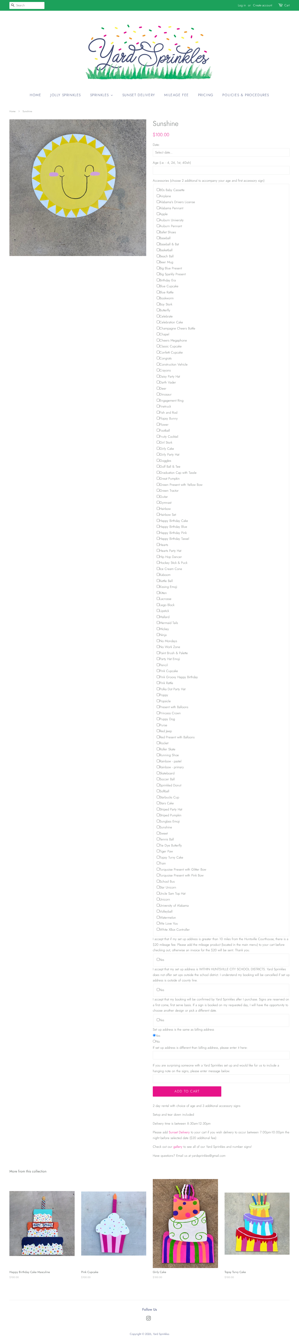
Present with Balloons (174, 707)
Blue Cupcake (169, 286)
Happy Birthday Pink (173, 532)
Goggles (165, 460)
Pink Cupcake (169, 671)
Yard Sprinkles (161, 1334)
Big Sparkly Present (173, 274)
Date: (156, 144)
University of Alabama (174, 905)
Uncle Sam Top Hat (172, 893)
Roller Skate (167, 749)
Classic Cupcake (171, 346)
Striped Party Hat (171, 809)
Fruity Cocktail (169, 436)
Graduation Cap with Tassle (178, 472)
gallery (177, 1146)
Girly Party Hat (169, 454)
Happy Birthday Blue (173, 526)
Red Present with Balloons (177, 737)
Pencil (164, 665)
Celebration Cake (171, 322)
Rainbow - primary (172, 767)
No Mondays (168, 641)
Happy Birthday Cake (174, 520)
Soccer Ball (167, 779)
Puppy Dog (167, 719)
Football (165, 430)
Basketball (166, 250)
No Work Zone (170, 647)
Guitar (164, 496)
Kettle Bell (166, 580)
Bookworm (167, 298)
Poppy (164, 695)
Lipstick (164, 610)
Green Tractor (169, 490)
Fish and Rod (168, 412)
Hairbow (165, 508)
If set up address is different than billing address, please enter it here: (200, 1047)
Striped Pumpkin (170, 815)
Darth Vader (168, 382)
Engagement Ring (171, 400)
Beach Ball (167, 256)
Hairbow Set (168, 514)
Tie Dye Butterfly (171, 845)
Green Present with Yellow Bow (181, 484)
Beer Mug (166, 262)
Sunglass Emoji (170, 821)
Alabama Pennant (171, 208)
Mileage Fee (176, 95)
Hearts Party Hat (170, 550)
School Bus (167, 881)
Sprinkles (100, 95)
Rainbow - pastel (170, 761)
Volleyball (166, 911)
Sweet (164, 833)
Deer (163, 388)
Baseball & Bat (169, 244)
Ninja (163, 634)
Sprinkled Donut (170, 785)
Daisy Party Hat (170, 376)
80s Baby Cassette (172, 190)
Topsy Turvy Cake (171, 857)
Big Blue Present (171, 268)
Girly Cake (167, 448)
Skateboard (167, 773)
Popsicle (165, 701)
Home (35, 95)
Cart (287, 5)
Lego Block (167, 605)
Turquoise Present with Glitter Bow (183, 869)
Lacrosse (165, 598)
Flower (164, 424)
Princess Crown (170, 713)
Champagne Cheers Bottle (177, 328)
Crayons (165, 370)
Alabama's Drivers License (177, 202)
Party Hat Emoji (170, 659)
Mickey (164, 629)
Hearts (164, 544)
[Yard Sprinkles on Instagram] (148, 1319)
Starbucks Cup (169, 797)
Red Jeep (166, 731)
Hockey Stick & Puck (173, 562)
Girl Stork (166, 442)
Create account (262, 5)
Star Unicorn (168, 887)
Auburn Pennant (171, 226)
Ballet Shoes (168, 232)
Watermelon (168, 917)
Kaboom (165, 574)
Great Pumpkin (170, 478)
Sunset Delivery (138, 95)
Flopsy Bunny (169, 418)
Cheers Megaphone (173, 340)
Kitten (163, 593)
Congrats (166, 358)
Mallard (164, 617)
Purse (163, 725)
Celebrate (166, 316)
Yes (162, 959)
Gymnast (165, 502)
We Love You (169, 923)
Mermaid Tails (169, 622)
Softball (164, 791)
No (158, 1041)
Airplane (165, 196)
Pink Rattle (166, 683)
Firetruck (165, 406)
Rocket (164, 743)
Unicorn (165, 899)
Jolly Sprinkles (65, 95)
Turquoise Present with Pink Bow (182, 875)
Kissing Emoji (168, 586)
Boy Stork (166, 304)
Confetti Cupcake (171, 352)
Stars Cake (167, 803)
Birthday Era (168, 280)
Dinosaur (166, 394)
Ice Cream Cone (171, 568)
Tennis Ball (167, 839)
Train (163, 863)
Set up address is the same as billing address (183, 1029)
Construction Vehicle (174, 364)
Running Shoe (169, 755)
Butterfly (165, 310)
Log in (242, 5)
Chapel (164, 334)
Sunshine (166, 827)
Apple (164, 214)
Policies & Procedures (245, 95)
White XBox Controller (175, 929)
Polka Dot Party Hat (172, 689)
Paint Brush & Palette (174, 653)
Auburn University (172, 220)
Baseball (165, 238)
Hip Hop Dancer (171, 556)
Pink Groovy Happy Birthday (179, 677)
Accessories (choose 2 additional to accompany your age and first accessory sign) (208, 180)
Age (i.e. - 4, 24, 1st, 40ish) (172, 162)
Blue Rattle (167, 292)
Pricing (205, 95)
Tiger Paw (166, 851)
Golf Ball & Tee (170, 466)
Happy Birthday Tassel (174, 538)
